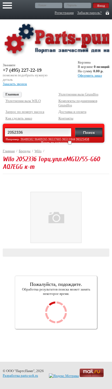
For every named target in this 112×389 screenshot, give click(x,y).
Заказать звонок (15, 84)
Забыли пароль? (89, 13)
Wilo (38, 151)
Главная (9, 151)
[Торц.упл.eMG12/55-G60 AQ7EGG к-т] (56, 242)
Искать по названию (54, 142)
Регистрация (64, 13)
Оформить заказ (90, 75)
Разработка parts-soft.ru (20, 375)
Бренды (24, 151)
